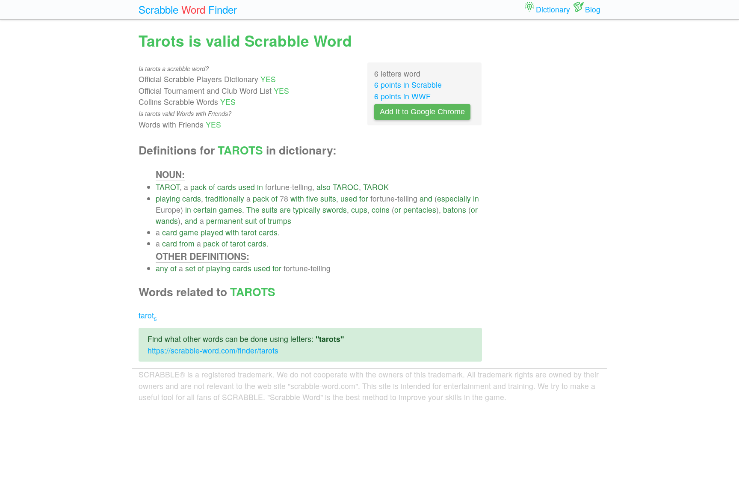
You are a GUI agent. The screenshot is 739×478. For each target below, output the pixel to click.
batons (454, 209)
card (169, 232)
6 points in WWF (402, 96)
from (187, 243)
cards (226, 186)
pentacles (419, 209)
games (230, 209)
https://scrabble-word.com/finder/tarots (213, 350)
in (260, 186)
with (297, 198)
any (162, 268)
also (323, 186)
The (253, 209)
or (397, 209)
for (363, 198)
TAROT (168, 186)
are (285, 209)
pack (198, 186)
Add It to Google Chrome (422, 111)
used (246, 186)
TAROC (346, 186)
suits (328, 198)
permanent (224, 220)
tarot (249, 232)
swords (334, 209)
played (212, 232)
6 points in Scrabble (408, 84)
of (212, 186)
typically (306, 209)
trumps (279, 220)
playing (168, 198)
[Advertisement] (547, 158)
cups (359, 209)
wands (167, 220)
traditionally (224, 198)
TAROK (376, 186)
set (190, 268)
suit (251, 220)
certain (205, 209)
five (312, 198)
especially (454, 198)
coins (381, 209)
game (188, 232)
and (426, 198)
